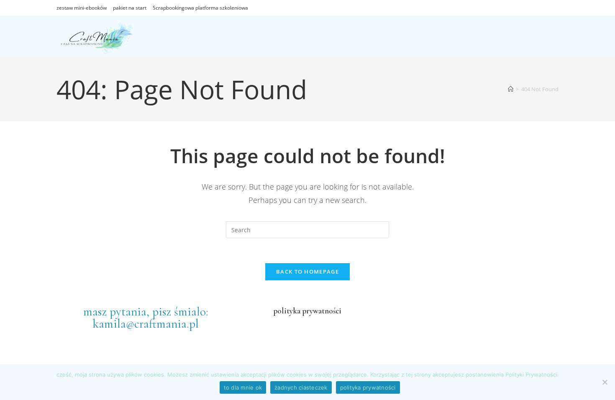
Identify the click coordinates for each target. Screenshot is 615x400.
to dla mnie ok (243, 387)
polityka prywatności (368, 387)
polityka (286, 310)
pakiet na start (129, 7)
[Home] (510, 89)
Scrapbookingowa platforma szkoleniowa (200, 7)
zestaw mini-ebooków (81, 7)
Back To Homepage (307, 271)
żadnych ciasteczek (301, 387)
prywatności (320, 310)
